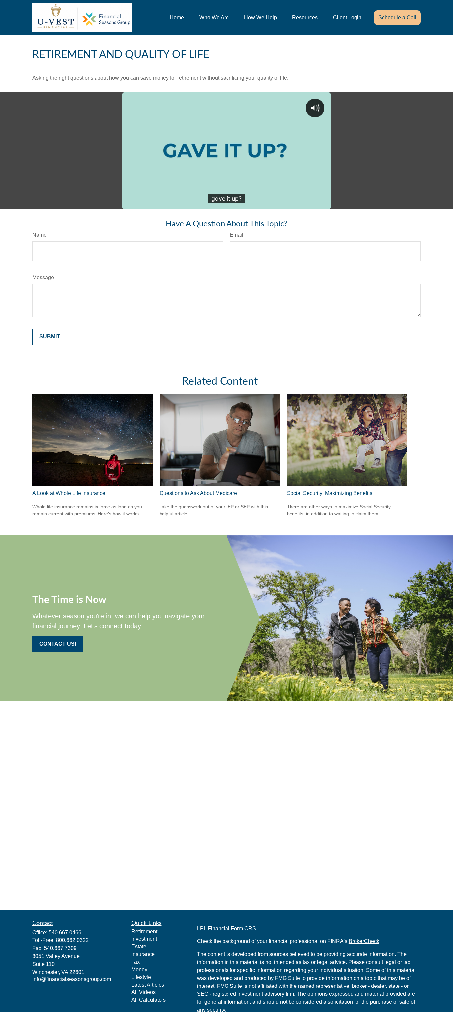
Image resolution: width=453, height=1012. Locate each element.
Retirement (144, 931)
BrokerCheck (364, 941)
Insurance (143, 954)
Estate (138, 946)
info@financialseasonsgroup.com (71, 979)
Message (43, 277)
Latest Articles (147, 984)
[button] (177, 17)
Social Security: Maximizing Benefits (329, 493)
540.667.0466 (65, 932)
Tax (135, 962)
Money (139, 969)
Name (39, 235)
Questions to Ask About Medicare (198, 493)
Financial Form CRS (232, 928)
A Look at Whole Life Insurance (68, 493)
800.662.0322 (72, 940)
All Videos (143, 992)
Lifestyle (141, 977)
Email (236, 235)
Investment (144, 939)
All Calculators (148, 1000)
